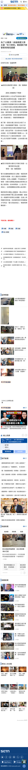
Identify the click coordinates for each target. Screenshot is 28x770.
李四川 (6, 447)
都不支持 (7, 449)
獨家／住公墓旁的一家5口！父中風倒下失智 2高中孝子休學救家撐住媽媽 (22, 709)
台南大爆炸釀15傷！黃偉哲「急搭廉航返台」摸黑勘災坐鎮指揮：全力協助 (4, 709)
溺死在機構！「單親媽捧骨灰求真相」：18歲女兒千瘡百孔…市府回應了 (13, 709)
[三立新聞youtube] (2, 757)
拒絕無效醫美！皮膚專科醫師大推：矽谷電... (14, 265)
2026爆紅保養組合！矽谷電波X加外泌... (14, 254)
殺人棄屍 (13, 192)
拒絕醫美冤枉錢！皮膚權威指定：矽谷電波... (14, 258)
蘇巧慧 (6, 445)
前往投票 (20, 451)
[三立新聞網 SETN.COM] (1, 5)
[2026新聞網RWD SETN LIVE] (2, 2)
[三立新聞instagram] (10, 757)
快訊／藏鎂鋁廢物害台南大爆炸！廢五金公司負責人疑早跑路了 (4, 674)
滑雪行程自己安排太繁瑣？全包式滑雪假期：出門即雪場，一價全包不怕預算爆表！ (4, 692)
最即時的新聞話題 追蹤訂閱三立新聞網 (14, 248)
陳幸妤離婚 (21, 5)
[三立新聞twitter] (17, 757)
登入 (26, 2)
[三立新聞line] (14, 757)
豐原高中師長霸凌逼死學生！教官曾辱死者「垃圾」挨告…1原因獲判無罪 (22, 692)
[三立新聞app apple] (6, 761)
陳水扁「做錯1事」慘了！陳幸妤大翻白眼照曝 (14, 515)
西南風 (14, 532)
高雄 (11, 63)
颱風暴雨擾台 (12, 5)
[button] (21, 1)
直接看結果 (8, 451)
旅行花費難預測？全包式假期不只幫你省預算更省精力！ (13, 674)
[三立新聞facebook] (6, 757)
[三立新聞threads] (21, 757)
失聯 (14, 99)
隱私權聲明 (4, 766)
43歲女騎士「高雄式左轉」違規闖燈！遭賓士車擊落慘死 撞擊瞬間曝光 (13, 692)
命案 (17, 166)
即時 (5, 5)
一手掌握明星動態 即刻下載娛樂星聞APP (14, 251)
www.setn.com (16, 766)
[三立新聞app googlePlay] (18, 761)
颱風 (21, 532)
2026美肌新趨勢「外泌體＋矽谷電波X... (14, 262)
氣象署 (6, 532)
